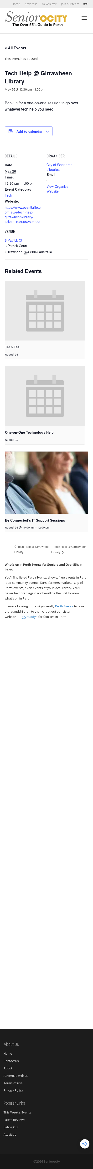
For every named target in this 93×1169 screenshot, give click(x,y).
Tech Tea (12, 347)
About (8, 1068)
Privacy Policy (13, 1090)
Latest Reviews (14, 1120)
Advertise (31, 4)
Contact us (11, 1061)
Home (16, 4)
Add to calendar (29, 131)
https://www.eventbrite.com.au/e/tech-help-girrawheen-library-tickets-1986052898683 (23, 214)
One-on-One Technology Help (29, 432)
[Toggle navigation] (84, 18)
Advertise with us (16, 1075)
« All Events (15, 48)
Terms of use (13, 1083)
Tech (8, 195)
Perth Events (64, 606)
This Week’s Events (17, 1112)
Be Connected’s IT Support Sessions (35, 520)
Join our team (70, 4)
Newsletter (49, 4)
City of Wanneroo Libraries (59, 167)
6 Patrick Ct (13, 240)
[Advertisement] (46, 822)
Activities (10, 1134)
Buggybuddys (27, 617)
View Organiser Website (58, 188)
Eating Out (11, 1127)
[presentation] (45, 311)
